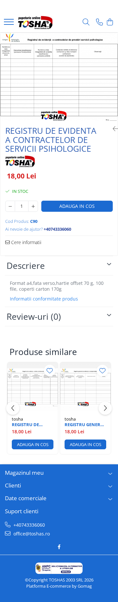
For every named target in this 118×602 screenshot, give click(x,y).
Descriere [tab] (26, 265)
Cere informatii (25, 242)
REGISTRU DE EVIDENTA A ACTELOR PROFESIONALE (27, 424)
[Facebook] (59, 547)
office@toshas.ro (31, 534)
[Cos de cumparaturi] (109, 22)
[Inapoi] (113, 128)
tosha (17, 419)
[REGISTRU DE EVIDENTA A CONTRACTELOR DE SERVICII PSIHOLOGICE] (59, 77)
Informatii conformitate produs (44, 299)
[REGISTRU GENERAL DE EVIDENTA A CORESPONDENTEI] (85, 387)
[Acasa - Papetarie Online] (35, 22)
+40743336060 (28, 525)
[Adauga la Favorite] (49, 370)
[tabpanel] (59, 77)
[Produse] (9, 22)
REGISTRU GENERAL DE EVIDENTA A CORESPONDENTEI (85, 424)
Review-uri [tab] (34, 316)
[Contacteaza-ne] (99, 22)
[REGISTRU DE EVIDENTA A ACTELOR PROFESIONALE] (32, 387)
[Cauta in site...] (86, 22)
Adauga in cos (77, 206)
